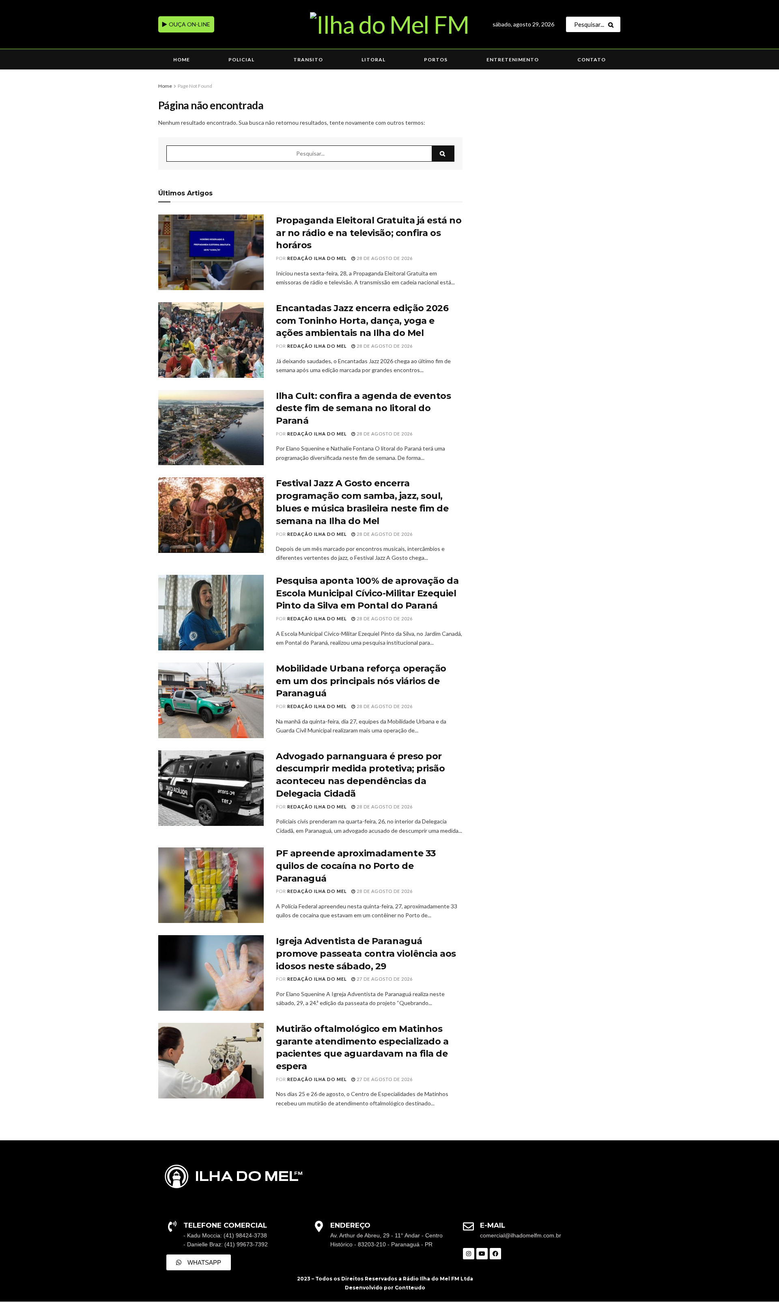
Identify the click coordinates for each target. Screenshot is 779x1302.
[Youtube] (482, 1253)
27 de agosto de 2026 (384, 978)
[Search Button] (612, 24)
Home (181, 59)
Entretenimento (512, 59)
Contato (591, 59)
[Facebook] (495, 1253)
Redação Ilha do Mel (317, 258)
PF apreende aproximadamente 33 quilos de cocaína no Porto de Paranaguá (356, 866)
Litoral (373, 59)
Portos (436, 59)
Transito (308, 59)
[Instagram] (468, 1253)
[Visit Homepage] (389, 24)
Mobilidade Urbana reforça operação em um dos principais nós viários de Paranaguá (361, 681)
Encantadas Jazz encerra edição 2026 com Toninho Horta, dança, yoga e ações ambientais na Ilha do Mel (362, 321)
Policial (241, 59)
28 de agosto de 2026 (384, 258)
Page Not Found (195, 86)
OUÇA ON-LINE (189, 24)
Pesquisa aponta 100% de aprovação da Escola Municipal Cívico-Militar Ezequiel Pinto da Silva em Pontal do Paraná (367, 593)
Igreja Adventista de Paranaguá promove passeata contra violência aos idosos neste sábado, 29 (366, 954)
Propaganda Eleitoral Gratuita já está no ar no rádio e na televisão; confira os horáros (368, 233)
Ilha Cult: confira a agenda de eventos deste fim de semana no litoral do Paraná (363, 408)
